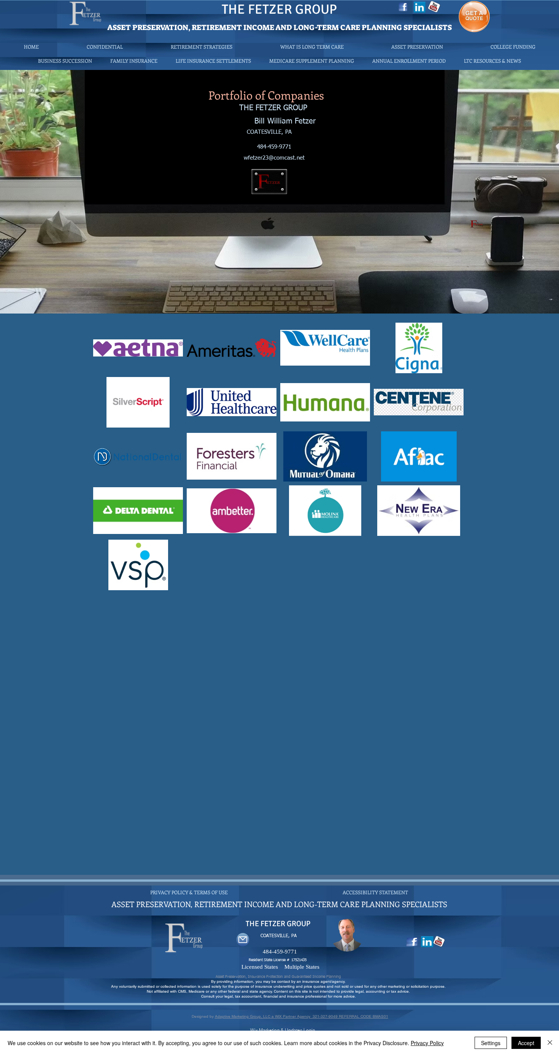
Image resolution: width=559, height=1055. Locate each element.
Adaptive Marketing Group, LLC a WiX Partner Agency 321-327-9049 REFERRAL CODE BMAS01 (301, 1016)
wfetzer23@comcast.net (274, 158)
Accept (526, 1043)
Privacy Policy (427, 1043)
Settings (490, 1043)
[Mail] (243, 939)
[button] (492, 60)
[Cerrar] (549, 1043)
